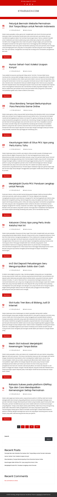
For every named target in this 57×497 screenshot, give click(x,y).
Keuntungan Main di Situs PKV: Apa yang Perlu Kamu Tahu (31, 144)
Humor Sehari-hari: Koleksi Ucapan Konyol (28, 66)
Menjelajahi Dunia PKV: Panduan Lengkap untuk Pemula (31, 185)
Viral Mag (38, 494)
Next (37, 427)
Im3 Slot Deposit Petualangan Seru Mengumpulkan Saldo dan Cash (28, 265)
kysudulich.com (28, 11)
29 (31, 427)
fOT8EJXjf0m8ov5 (15, 30)
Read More (7, 57)
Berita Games (28, 30)
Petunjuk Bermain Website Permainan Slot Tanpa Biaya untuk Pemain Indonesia (32, 25)
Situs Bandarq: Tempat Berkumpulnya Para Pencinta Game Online (30, 105)
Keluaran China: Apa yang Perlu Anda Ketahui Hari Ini (29, 224)
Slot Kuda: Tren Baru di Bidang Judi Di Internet (29, 304)
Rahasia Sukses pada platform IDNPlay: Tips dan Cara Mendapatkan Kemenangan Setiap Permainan (30, 387)
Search (7, 436)
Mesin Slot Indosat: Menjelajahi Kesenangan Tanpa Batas (26, 345)
